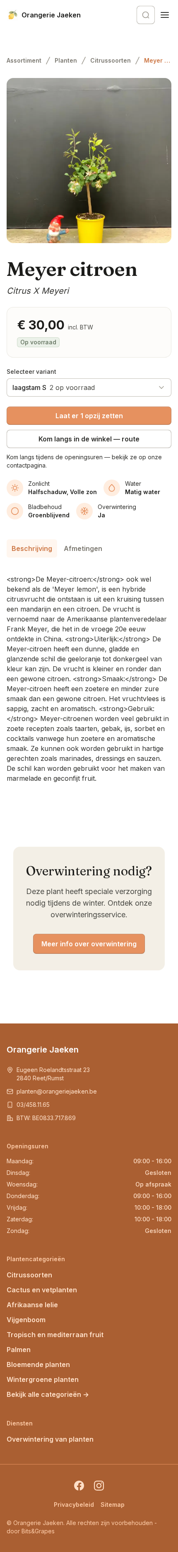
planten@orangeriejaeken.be (57, 1091)
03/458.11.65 (33, 1104)
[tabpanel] (89, 675)
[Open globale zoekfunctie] (146, 15)
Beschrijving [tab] (32, 548)
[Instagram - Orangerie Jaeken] (99, 1486)
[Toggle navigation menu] (164, 15)
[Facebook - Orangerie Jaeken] (79, 1486)
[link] (157, 60)
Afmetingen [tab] (83, 548)
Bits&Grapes (38, 1531)
